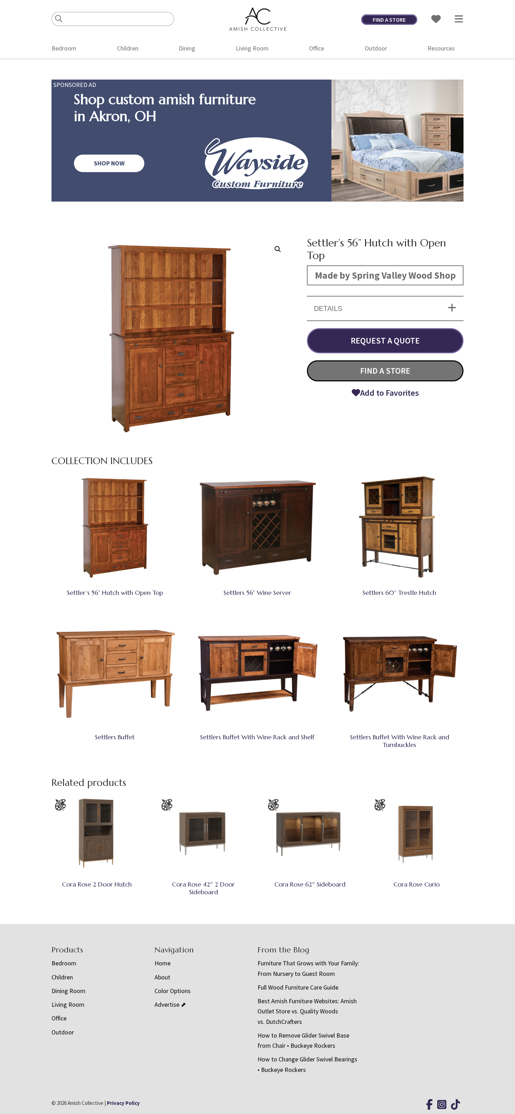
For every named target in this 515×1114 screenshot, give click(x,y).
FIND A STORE (389, 19)
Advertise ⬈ (170, 1004)
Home (162, 963)
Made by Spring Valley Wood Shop (385, 275)
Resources (441, 48)
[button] (278, 249)
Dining (187, 48)
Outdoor (376, 48)
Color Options (172, 991)
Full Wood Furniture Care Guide (298, 987)
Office (316, 48)
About (162, 977)
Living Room (252, 48)
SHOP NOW (109, 163)
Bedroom (64, 48)
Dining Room (68, 991)
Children (127, 48)
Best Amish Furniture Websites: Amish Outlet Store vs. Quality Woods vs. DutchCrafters (307, 1011)
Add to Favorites (389, 392)
